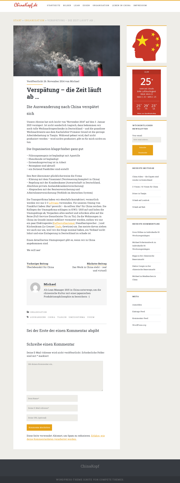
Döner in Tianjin (139, 193)
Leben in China (121, 5)
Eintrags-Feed (138, 311)
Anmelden (137, 304)
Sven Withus (137, 232)
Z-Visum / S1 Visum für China (145, 186)
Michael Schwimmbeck (142, 242)
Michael (74, 81)
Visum (91, 317)
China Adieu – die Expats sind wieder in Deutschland (145, 178)
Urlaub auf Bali (138, 207)
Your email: (137, 135)
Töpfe (58, 226)
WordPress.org (139, 325)
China (51, 317)
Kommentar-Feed (140, 318)
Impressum (140, 5)
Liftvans (54, 202)
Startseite (53, 5)
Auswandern (38, 317)
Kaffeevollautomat (64, 223)
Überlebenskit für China (40, 267)
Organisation (101, 5)
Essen (86, 5)
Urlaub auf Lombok (140, 200)
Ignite (87, 479)
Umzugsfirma (77, 317)
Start (17, 20)
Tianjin (62, 317)
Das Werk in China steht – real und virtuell (89, 269)
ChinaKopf (90, 466)
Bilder (67, 5)
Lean (77, 5)
